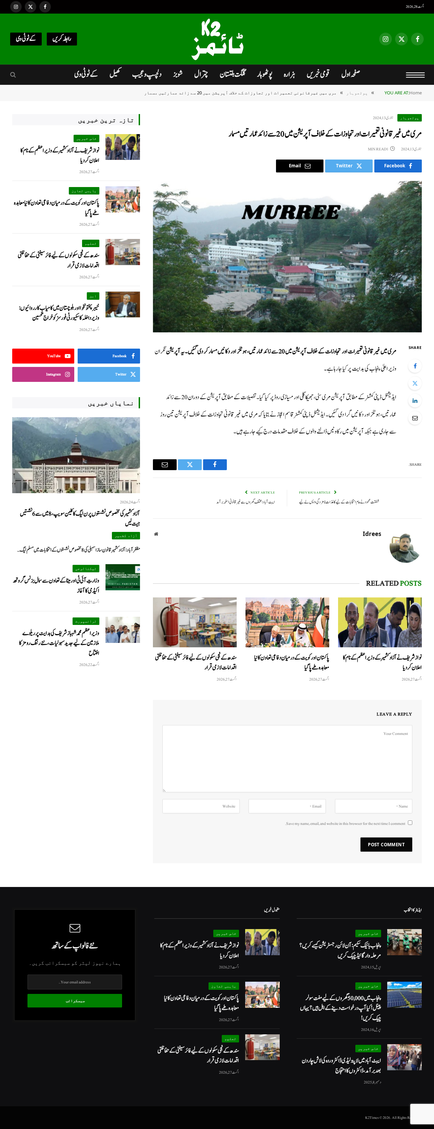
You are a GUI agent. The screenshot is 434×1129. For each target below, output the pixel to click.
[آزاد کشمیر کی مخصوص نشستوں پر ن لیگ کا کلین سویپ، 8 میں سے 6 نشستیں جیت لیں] (76, 455)
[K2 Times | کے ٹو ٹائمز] (216, 39)
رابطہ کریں (62, 39)
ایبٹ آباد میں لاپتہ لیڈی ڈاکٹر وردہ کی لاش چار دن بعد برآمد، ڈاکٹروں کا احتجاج (341, 1065)
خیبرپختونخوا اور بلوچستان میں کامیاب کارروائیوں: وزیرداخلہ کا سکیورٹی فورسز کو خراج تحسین (59, 313)
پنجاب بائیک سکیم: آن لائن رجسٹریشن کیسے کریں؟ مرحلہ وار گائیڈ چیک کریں (340, 950)
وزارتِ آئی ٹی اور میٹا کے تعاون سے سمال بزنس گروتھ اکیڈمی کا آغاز (56, 585)
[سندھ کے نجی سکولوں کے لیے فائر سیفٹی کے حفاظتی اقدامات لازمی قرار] (195, 622)
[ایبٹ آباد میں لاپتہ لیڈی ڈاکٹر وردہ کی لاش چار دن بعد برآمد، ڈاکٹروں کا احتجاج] (404, 1057)
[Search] (13, 74)
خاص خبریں (86, 138)
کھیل (115, 74)
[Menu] (415, 74)
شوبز (178, 74)
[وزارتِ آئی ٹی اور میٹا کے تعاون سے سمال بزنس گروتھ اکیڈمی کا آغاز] (122, 577)
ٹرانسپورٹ (86, 621)
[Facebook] (415, 366)
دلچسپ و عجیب (147, 74)
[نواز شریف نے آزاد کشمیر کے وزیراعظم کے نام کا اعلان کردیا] (380, 622)
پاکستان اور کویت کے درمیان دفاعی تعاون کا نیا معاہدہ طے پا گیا (291, 662)
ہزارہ (289, 74)
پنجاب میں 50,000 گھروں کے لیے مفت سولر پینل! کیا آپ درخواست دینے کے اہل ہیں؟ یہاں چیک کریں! (340, 1008)
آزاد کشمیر (126, 535)
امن (93, 295)
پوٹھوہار (264, 74)
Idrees (372, 534)
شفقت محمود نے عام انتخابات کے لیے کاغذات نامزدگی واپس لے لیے (339, 502)
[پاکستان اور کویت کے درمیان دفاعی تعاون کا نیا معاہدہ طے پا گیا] (287, 622)
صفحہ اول (350, 74)
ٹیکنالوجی (86, 568)
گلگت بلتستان (232, 74)
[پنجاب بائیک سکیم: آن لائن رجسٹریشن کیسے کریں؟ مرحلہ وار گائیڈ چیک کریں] (404, 942)
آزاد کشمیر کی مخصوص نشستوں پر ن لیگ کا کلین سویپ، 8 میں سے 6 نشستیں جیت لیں (80, 519)
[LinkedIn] (415, 400)
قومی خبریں (318, 74)
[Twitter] (415, 383)
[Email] (415, 418)
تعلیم (91, 243)
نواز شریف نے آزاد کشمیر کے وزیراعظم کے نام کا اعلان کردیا (382, 662)
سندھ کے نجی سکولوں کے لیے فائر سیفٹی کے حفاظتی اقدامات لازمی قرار (196, 662)
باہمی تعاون (84, 190)
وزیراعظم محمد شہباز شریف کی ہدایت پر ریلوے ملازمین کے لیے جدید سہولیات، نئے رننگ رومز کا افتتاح (59, 643)
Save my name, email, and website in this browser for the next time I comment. (345, 823)
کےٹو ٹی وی (26, 39)
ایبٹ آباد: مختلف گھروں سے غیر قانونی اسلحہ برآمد (245, 502)
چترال (201, 74)
